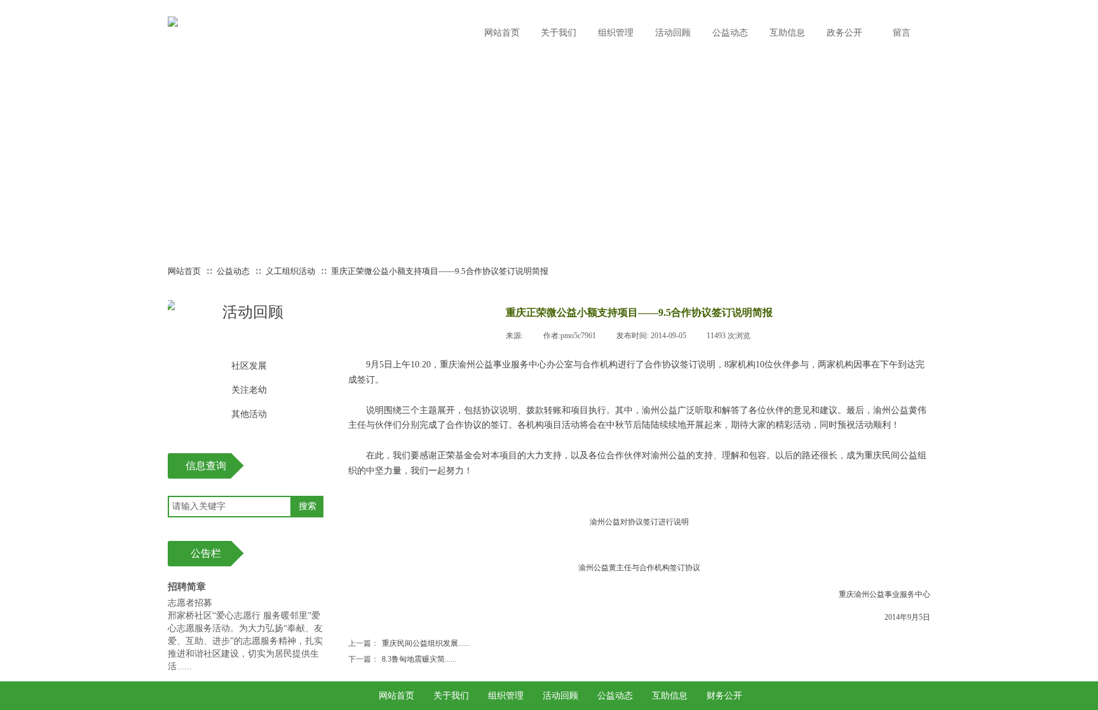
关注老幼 (249, 390)
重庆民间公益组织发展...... (409, 643)
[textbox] (230, 506)
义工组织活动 (290, 271)
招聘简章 (187, 587)
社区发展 (249, 366)
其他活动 (249, 414)
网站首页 (184, 271)
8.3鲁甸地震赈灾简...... (402, 659)
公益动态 (233, 271)
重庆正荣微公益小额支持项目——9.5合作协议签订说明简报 (439, 271)
